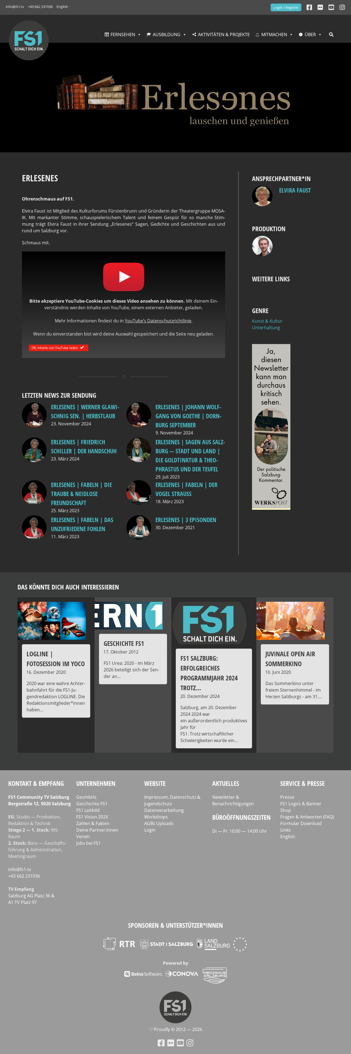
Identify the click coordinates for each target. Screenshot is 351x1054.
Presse (287, 797)
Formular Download (301, 823)
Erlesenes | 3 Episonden (185, 519)
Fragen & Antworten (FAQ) (307, 817)
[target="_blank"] (342, 7)
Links (285, 830)
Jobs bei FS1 (88, 843)
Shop (285, 810)
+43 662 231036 (40, 6)
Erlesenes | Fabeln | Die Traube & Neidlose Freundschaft (81, 493)
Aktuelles (225, 783)
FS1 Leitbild (88, 810)
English (62, 6)
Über (310, 34)
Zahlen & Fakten (92, 823)
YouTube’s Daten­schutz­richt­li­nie (158, 321)
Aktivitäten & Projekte (224, 34)
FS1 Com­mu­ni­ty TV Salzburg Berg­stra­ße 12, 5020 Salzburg (39, 800)
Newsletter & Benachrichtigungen (233, 800)
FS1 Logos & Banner (300, 804)
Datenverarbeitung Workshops (164, 813)
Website (155, 783)
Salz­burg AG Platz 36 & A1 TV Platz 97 (31, 899)
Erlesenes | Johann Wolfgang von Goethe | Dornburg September (188, 416)
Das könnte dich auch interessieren (68, 586)
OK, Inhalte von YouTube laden (55, 347)
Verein (83, 837)
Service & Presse (302, 783)
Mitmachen (274, 34)
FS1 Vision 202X (92, 817)
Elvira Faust (295, 190)
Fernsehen (123, 34)
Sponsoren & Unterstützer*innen (175, 925)
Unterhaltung (266, 328)
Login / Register (286, 7)
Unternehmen (95, 783)
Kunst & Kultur (267, 321)
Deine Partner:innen (97, 830)
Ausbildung (166, 34)
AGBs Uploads (159, 823)
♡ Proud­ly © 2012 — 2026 (175, 1029)
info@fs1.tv (15, 6)
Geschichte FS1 (91, 804)
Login (149, 830)
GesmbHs (86, 797)
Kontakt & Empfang (36, 783)
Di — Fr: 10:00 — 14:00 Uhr (239, 831)
